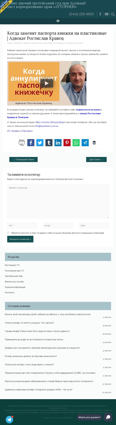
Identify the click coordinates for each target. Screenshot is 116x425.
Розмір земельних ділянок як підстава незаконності (31, 356)
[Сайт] (94, 226)
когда (45, 43)
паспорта (60, 43)
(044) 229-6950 (81, 14)
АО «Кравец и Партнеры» (20, 131)
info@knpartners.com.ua (46, 126)
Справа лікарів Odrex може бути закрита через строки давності (37, 331)
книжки (40, 43)
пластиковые (69, 43)
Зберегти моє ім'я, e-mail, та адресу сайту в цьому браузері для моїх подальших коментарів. (57, 233)
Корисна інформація (15, 287)
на (55, 43)
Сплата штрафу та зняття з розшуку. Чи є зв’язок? (29, 323)
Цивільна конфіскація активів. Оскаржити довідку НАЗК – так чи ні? (38, 389)
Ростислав (79, 43)
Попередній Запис (23, 159)
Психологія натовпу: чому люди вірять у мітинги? (29, 364)
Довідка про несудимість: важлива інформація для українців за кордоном (42, 348)
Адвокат (26, 43)
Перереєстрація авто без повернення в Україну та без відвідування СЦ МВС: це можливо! (50, 373)
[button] (58, 20)
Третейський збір (14, 276)
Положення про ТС (14, 270)
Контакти (9, 292)
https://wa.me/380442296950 (50, 122)
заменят (33, 43)
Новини (10, 43)
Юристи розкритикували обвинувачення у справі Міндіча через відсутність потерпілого (49, 381)
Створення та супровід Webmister (58, 418)
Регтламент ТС (12, 265)
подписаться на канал (88, 109)
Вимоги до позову (14, 281)
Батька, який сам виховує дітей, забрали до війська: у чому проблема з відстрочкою (48, 314)
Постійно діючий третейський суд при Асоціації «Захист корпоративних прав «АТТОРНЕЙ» (43, 5)
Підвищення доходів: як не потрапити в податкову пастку (34, 339)
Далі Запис (96, 159)
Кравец (50, 43)
